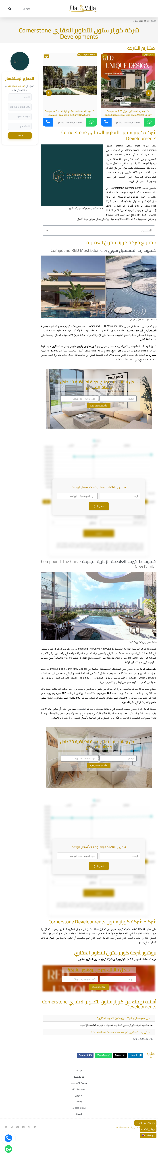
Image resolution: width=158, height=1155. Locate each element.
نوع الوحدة (91, 517)
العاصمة (82, 709)
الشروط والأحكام (79, 1089)
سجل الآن (99, 506)
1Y (46, 861)
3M (46, 501)
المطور (153, 21)
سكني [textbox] (92, 522)
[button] (150, 8)
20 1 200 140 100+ (143, 1039)
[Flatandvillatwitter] (11, 1127)
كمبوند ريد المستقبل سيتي (132, 250)
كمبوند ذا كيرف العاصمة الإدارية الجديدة (119, 561)
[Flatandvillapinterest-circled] (6, 1127)
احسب (99, 533)
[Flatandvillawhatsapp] (8, 1149)
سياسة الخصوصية (79, 1083)
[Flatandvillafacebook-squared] (35, 1127)
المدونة (79, 1114)
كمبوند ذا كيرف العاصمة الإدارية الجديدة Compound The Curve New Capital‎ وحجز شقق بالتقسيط (70, 113)
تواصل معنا (79, 1077)
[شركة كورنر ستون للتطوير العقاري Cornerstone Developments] (19, 69)
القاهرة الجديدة (148, 54)
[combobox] (74, 522)
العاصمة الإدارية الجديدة (87, 54)
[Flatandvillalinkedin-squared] (23, 1127)
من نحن (79, 1070)
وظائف (79, 1101)
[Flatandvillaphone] (8, 1138)
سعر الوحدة (140, 517)
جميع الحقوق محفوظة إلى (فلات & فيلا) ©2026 (134, 1127)
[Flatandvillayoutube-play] (17, 1127)
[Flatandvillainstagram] (29, 1127)
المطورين (79, 1095)
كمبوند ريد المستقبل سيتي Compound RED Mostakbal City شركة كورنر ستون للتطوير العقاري (128, 113)
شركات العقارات (79, 1108)
